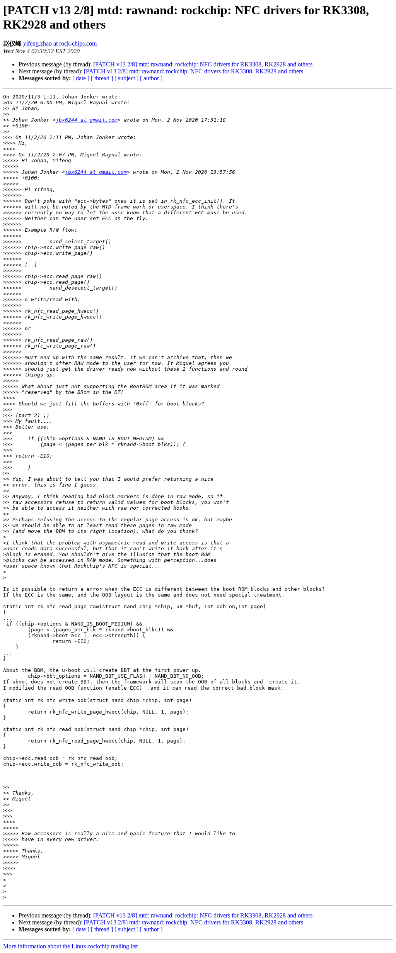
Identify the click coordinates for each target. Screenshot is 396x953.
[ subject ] (126, 78)
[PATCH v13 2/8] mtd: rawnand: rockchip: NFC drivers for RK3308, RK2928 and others (202, 64)
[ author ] (151, 78)
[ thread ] (102, 78)
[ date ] (80, 78)
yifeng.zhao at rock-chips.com (60, 43)
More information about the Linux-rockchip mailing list (70, 946)
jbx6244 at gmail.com (87, 120)
